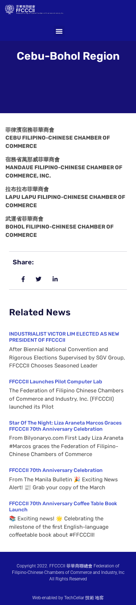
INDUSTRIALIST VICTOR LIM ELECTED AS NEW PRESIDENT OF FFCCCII (64, 337)
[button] (59, 31)
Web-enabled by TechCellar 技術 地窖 (68, 597)
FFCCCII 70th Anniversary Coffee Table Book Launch (63, 506)
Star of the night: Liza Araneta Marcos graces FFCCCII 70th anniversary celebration (65, 426)
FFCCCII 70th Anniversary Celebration (56, 470)
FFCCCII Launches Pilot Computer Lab (55, 382)
